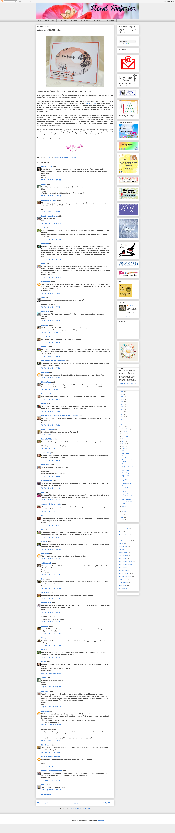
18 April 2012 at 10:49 (51, 277)
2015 (122, 419)
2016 (122, 416)
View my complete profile (126, 316)
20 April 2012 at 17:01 (51, 687)
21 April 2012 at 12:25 (50, 766)
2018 (122, 411)
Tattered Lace (123, 579)
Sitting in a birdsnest (127, 451)
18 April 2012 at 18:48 (50, 488)
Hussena (44, 325)
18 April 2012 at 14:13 (50, 342)
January (124, 511)
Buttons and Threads (125, 476)
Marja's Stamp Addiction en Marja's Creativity (59, 415)
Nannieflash (46, 382)
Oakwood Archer (123, 555)
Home (39, 20)
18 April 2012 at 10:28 (51, 239)
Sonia (43, 184)
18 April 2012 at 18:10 (50, 448)
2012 (122, 426)
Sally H (44, 541)
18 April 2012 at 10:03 (51, 212)
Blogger (101, 820)
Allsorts (121, 531)
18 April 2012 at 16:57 (50, 399)
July (123, 441)
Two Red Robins (123, 582)
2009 (122, 519)
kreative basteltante (49, 216)
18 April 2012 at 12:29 (50, 333)
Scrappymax (46, 602)
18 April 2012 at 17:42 (50, 411)
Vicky (43, 297)
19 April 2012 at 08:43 (51, 598)
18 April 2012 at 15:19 (50, 356)
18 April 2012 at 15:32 (50, 368)
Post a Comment (46, 794)
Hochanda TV (123, 549)
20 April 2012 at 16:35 (51, 673)
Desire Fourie (46, 166)
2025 (122, 394)
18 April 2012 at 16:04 (51, 389)
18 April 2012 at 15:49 (50, 378)
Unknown (45, 372)
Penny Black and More (125, 561)
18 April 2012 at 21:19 (50, 512)
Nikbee (44, 516)
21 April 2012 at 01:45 (51, 741)
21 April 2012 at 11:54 (50, 752)
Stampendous (123, 570)
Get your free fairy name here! (127, 383)
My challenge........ (127, 473)
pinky (43, 492)
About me (74, 20)
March (124, 506)
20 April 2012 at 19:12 (51, 707)
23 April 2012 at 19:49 (51, 790)
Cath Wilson (46, 593)
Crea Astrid (45, 464)
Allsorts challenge (124, 534)
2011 (122, 514)
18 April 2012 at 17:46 (50, 425)
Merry (43, 638)
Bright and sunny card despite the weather (127, 495)
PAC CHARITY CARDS (50, 757)
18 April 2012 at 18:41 (50, 476)
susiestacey (46, 453)
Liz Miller (45, 243)
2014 (122, 421)
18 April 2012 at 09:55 (51, 180)
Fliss (43, 264)
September (125, 436)
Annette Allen (46, 337)
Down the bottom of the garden (127, 456)
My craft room (62, 20)
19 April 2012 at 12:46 (50, 612)
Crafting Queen (47, 429)
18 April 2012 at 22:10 (51, 549)
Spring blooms (126, 453)
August (124, 438)
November (125, 431)
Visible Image (122, 585)
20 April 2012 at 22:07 (51, 725)
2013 (122, 424)
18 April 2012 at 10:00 (51, 196)
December (125, 429)
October (124, 433)
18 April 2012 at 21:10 (50, 500)
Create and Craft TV (124, 540)
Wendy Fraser (46, 480)
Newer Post (42, 803)
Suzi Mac (45, 691)
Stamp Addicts (123, 567)
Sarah (43, 403)
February (125, 509)
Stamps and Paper (48, 200)
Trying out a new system (126, 490)
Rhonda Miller (47, 439)
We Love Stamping (124, 588)
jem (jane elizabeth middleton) (53, 360)
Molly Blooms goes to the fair (127, 486)
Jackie (43, 228)
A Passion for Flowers (125, 480)
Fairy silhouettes (126, 483)
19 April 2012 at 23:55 (51, 657)
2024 (122, 397)
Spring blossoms (126, 499)
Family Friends (50, 20)
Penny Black (122, 558)
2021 (122, 404)
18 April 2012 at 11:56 (50, 307)
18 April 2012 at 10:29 (51, 259)
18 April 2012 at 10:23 (51, 223)
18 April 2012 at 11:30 (50, 293)
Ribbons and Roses (127, 464)
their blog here (90, 103)
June (123, 443)
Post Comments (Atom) (80, 808)
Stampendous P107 (124, 573)
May (123, 446)
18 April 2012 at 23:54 (51, 588)
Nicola (43, 661)
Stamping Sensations (125, 576)
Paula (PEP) (46, 281)
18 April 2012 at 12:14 (50, 321)
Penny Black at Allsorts (125, 564)
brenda (131, 305)
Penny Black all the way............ (127, 502)
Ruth (43, 650)
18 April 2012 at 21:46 (50, 537)
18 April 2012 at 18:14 (50, 460)
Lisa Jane (45, 311)
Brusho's (121, 537)
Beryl (43, 579)
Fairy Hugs (122, 543)
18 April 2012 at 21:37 (50, 525)
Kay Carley (45, 745)
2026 (122, 392)
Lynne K (44, 346)
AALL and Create (123, 528)
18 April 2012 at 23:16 (50, 575)
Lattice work (125, 470)
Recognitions (110, 20)
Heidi (43, 530)
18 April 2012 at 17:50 (51, 435)
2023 (122, 399)
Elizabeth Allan (47, 394)
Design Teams (85, 20)
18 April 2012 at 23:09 (51, 559)
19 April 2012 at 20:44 (51, 634)
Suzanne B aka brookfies (51, 504)
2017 (122, 414)
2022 (122, 401)
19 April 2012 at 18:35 (50, 622)
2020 (122, 406)
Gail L (43, 784)
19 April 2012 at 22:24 (51, 645)
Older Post (107, 803)
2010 (122, 517)
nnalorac (44, 626)
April (123, 448)
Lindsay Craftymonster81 (51, 770)
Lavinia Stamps (123, 552)
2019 (122, 409)
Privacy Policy (98, 20)
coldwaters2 (46, 563)
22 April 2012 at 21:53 (51, 780)
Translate (132, 44)
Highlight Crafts (123, 546)
